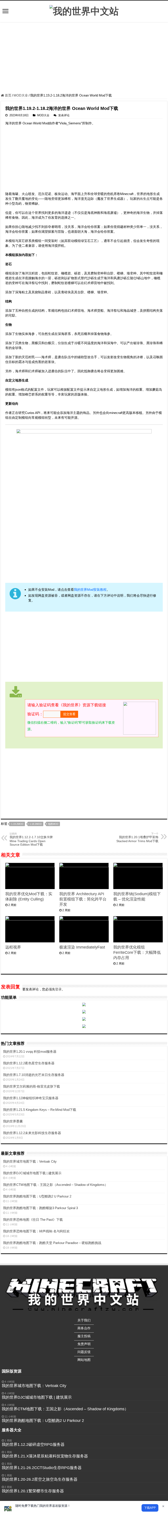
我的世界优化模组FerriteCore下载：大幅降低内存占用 (137, 952)
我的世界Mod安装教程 (90, 589)
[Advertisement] (84, 58)
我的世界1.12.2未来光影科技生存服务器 (32, 1133)
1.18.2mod (36, 824)
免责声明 (84, 1344)
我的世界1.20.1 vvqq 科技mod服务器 (29, 1051)
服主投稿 (84, 1336)
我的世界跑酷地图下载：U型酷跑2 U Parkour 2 (37, 1196)
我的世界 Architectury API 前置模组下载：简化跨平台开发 (83, 899)
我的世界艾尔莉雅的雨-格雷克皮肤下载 (31, 1086)
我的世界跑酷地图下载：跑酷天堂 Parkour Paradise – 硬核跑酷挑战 (52, 1243)
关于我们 (84, 1320)
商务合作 (84, 1328)
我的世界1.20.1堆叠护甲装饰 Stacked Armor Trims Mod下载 (137, 837)
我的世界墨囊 (13, 1121)
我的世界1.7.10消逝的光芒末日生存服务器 (33, 1075)
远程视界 (13, 947)
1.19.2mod (17, 824)
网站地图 (84, 1360)
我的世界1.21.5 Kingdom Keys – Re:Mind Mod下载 (39, 1109)
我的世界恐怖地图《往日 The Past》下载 (33, 1219)
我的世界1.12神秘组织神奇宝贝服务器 (30, 1098)
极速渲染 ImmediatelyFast (82, 947)
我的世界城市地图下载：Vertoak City (30, 1161)
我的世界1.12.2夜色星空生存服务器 (28, 1063)
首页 (7, 95)
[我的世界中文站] (84, 10)
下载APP (150, 1507)
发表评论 (64, 115)
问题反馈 (84, 1352)
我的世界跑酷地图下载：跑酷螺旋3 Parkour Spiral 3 (40, 1208)
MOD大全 (21, 95)
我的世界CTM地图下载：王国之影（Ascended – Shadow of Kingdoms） (55, 1185)
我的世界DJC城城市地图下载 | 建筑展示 (32, 1173)
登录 (58, 989)
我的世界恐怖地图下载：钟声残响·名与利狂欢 (36, 1231)
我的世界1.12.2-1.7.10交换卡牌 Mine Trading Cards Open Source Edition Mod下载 (31, 839)
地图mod (53, 824)
